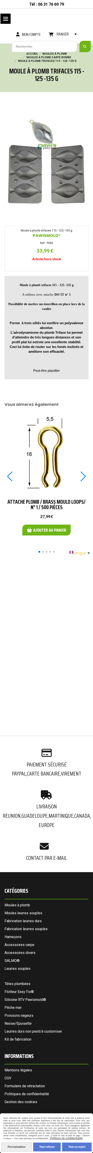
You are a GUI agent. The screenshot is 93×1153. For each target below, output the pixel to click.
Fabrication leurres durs (23, 921)
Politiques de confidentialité (27, 1094)
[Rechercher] (85, 46)
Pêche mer (13, 1007)
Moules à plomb (17, 905)
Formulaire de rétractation (25, 1086)
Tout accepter (77, 1146)
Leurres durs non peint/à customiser (33, 1031)
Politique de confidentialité (66, 1138)
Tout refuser (47, 1146)
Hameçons (13, 937)
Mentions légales (18, 1070)
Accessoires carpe (19, 945)
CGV (8, 1078)
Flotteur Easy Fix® (19, 992)
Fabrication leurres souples (26, 929)
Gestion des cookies (21, 1102)
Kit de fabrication (18, 1039)
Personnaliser (17, 1146)
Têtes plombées (17, 984)
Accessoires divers (20, 953)
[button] (39, 552)
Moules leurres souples (23, 913)
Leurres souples (17, 968)
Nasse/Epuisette (18, 1023)
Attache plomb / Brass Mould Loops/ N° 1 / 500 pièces (46, 504)
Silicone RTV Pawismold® (25, 999)
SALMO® (12, 960)
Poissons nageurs (19, 1015)
